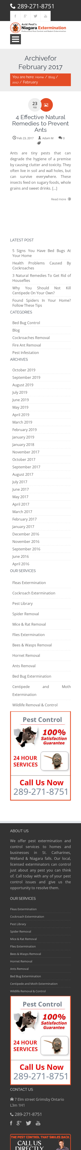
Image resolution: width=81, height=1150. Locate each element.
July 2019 (19, 392)
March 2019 (22, 422)
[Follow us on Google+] (25, 16)
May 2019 (20, 407)
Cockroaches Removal (31, 337)
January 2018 (23, 444)
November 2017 (25, 452)
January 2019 (23, 437)
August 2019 (22, 384)
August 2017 (22, 474)
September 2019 (26, 377)
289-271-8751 (36, 6)
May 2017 (20, 496)
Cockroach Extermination (33, 593)
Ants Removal (24, 665)
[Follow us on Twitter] (35, 16)
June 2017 (20, 489)
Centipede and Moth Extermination (34, 984)
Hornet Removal (26, 655)
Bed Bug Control (26, 322)
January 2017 (23, 526)
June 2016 (20, 556)
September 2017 (26, 466)
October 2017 (23, 459)
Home (39, 77)
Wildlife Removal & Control (35, 704)
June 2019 (20, 399)
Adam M (48, 138)
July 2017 (19, 481)
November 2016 (25, 541)
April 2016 (20, 563)
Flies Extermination (28, 634)
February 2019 (24, 429)
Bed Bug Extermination (31, 676)
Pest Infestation (25, 352)
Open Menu (15, 39)
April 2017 (20, 504)
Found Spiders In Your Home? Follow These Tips (41, 303)
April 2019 (20, 414)
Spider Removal (25, 613)
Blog (51, 77)
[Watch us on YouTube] (45, 16)
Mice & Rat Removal (29, 624)
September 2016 (26, 549)
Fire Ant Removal (26, 345)
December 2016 (25, 534)
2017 (15, 82)
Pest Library (22, 603)
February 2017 (24, 519)
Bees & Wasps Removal (32, 645)
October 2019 (23, 370)
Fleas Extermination (29, 582)
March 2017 (22, 511)
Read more (59, 199)
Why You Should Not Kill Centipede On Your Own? (41, 290)
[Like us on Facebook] (15, 16)
